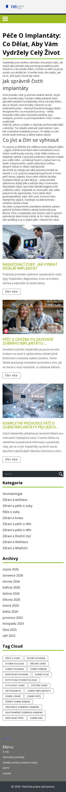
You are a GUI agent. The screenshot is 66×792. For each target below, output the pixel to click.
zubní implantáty (39, 690)
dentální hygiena (16, 674)
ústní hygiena (36, 658)
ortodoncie (13, 690)
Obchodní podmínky (13, 757)
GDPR (6, 768)
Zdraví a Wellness (15, 542)
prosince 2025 (13, 618)
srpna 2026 (11, 569)
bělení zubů (38, 663)
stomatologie (14, 663)
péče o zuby (12, 658)
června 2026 (11, 581)
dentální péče (14, 718)
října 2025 (10, 630)
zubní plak (42, 674)
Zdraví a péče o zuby (17, 506)
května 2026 (11, 587)
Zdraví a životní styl (17, 536)
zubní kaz (36, 718)
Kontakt (7, 773)
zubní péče (34, 696)
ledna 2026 (10, 611)
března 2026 (11, 599)
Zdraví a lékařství (15, 548)
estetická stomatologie (21, 680)
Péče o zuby (11, 512)
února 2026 (11, 605)
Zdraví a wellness (15, 500)
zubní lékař (13, 696)
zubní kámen (38, 669)
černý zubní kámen (17, 701)
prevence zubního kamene (22, 707)
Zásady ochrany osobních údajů (20, 762)
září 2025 (9, 636)
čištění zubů (39, 685)
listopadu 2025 (13, 623)
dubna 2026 (11, 593)
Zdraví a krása (13, 518)
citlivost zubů (15, 685)
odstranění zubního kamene (24, 712)
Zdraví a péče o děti (17, 530)
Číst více (11, 291)
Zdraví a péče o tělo (17, 524)
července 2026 (13, 575)
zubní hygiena (14, 669)
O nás (6, 751)
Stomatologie (12, 494)
